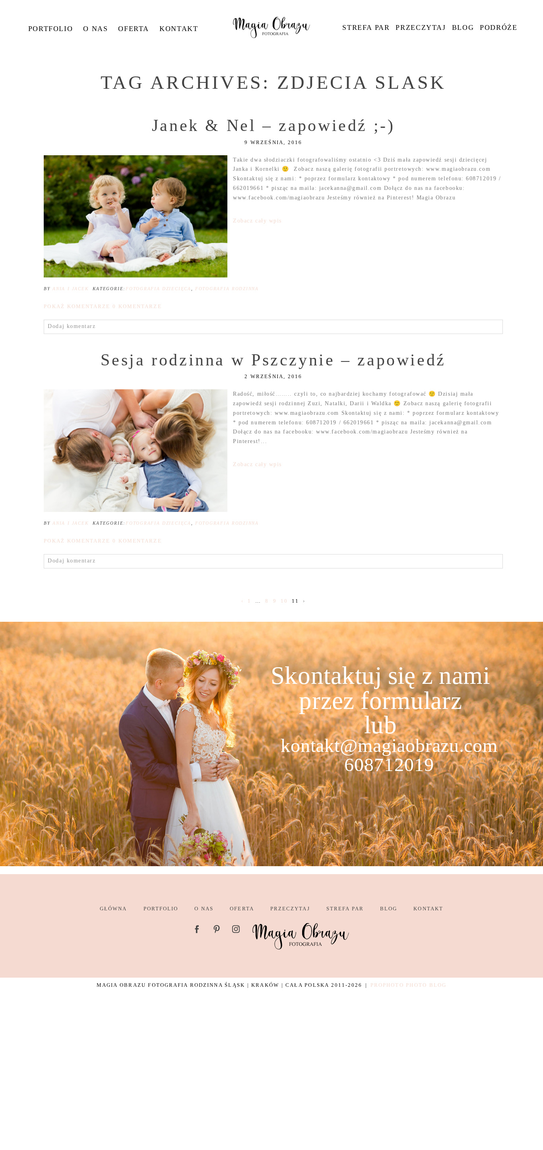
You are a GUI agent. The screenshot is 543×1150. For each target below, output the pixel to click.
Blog (463, 27)
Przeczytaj (421, 27)
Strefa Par (366, 27)
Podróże (498, 27)
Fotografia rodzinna (227, 288)
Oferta (133, 29)
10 (284, 601)
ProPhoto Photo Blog (408, 985)
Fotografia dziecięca (158, 288)
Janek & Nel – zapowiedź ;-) (273, 125)
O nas (95, 29)
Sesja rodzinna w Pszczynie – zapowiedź (273, 360)
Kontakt (178, 29)
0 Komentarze (102, 306)
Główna (113, 909)
